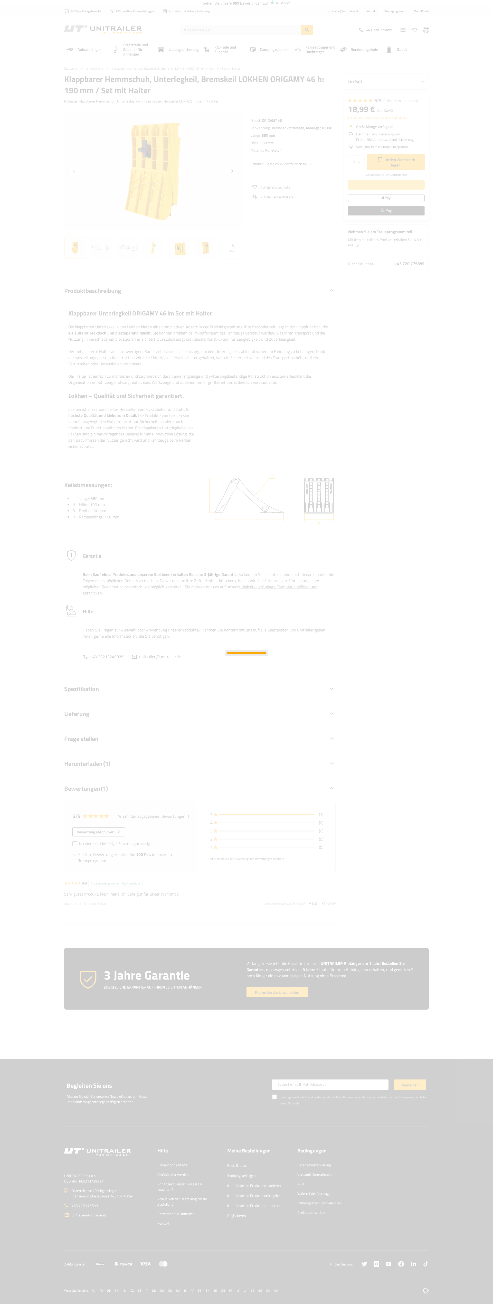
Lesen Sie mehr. (290, 1103)
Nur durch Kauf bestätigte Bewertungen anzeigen (116, 843)
